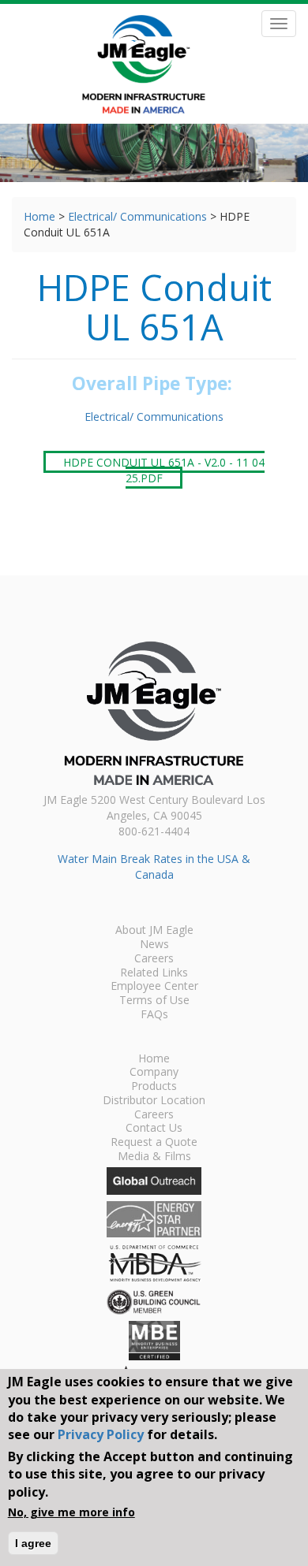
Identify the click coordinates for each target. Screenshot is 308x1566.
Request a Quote (154, 1142)
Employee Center (154, 986)
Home (39, 216)
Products (154, 1087)
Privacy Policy (101, 1434)
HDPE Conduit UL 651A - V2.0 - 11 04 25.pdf (164, 469)
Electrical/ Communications (137, 216)
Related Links (154, 973)
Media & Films (154, 1157)
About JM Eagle (154, 930)
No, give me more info (71, 1512)
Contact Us (154, 1128)
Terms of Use (154, 1001)
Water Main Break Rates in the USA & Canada (154, 866)
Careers (154, 959)
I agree (33, 1543)
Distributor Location (154, 1101)
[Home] (144, 64)
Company (154, 1072)
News (154, 945)
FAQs (154, 1015)
